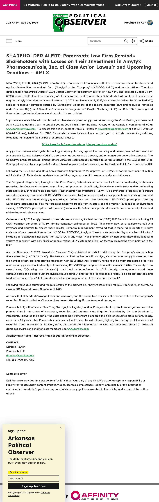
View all (151, 4)
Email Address (18, 472)
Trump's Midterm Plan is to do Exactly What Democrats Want (60, 5)
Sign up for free (33, 486)
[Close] (60, 427)
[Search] (126, 41)
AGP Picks (10, 4)
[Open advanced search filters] (133, 41)
